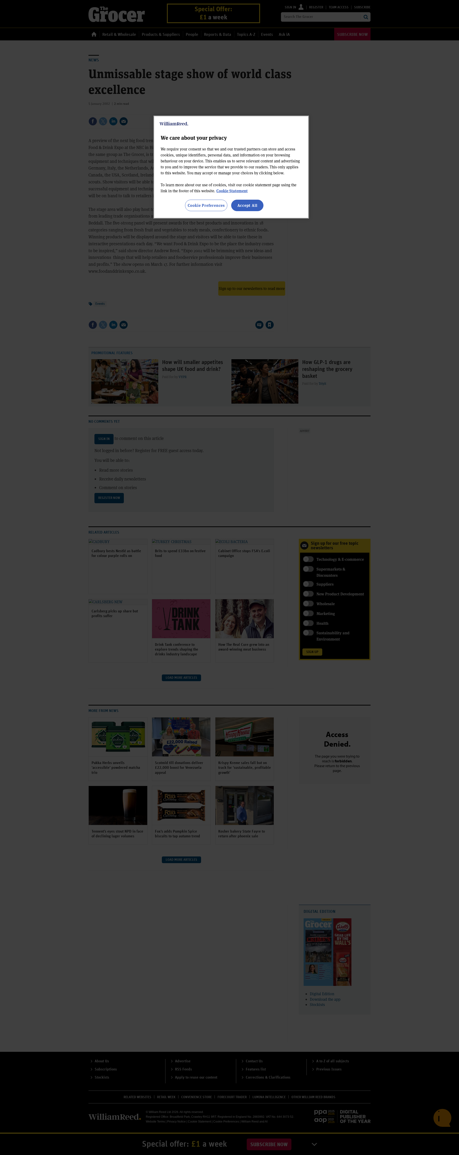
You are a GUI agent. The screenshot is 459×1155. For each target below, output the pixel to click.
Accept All (247, 205)
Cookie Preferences (206, 205)
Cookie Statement (232, 190)
